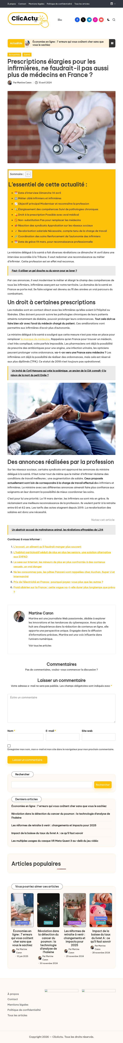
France (101, 922)
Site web (87, 730)
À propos (13, 994)
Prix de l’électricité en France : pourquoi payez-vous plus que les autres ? (58, 582)
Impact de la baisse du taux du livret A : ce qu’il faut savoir (47, 833)
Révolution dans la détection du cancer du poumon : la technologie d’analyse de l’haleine (60, 815)
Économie (74, 922)
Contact (13, 999)
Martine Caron (41, 613)
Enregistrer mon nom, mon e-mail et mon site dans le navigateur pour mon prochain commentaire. (61, 749)
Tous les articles (17, 1015)
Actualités (14, 54)
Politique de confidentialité (24, 1010)
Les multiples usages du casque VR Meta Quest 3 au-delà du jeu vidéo (54, 840)
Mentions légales (18, 1004)
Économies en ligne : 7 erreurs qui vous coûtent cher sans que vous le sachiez (58, 806)
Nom (11, 730)
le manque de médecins (35, 339)
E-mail (51, 730)
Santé (27, 54)
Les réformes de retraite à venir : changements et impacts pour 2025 (53, 825)
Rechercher (22, 774)
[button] (40, 645)
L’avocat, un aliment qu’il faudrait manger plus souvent (47, 546)
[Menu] (60, 20)
